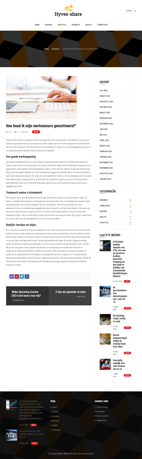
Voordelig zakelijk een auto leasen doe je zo (119, 364)
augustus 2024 (106, 101)
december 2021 (106, 162)
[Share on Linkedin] (11, 276)
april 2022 (104, 140)
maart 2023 (105, 112)
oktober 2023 (106, 107)
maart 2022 (105, 146)
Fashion (48, 24)
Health (88, 24)
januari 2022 (105, 157)
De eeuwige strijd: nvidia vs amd (119, 318)
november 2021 (106, 168)
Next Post (81, 297)
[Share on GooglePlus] (17, 276)
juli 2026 (104, 90)
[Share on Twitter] (22, 276)
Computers (102, 24)
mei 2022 (103, 135)
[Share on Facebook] (27, 276)
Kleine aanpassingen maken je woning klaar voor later (120, 341)
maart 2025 (105, 96)
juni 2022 (104, 129)
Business (76, 24)
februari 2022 (106, 151)
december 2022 (106, 123)
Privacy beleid (102, 407)
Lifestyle (61, 24)
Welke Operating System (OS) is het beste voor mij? (26, 293)
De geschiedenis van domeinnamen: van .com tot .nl (120, 294)
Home (37, 24)
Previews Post (18, 300)
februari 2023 (106, 118)
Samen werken (102, 416)
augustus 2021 (106, 173)
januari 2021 (105, 179)
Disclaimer (100, 411)
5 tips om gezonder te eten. (71, 292)
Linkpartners (101, 420)
